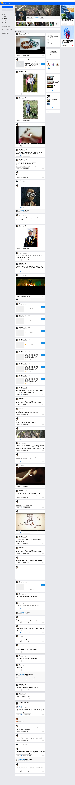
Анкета (27, 20)
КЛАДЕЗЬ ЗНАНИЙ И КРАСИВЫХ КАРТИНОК (54, 100)
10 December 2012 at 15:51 (23, 264)
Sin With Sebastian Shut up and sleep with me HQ (25, 143)
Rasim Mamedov (22, 748)
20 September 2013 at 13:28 (23, 72)
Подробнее (64, 23)
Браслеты (55, 76)
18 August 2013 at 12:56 (22, 98)
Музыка (41, 20)
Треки (48, 49)
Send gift (42, 17)
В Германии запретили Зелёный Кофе (33, 61)
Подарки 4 (49, 61)
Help (12, 30)
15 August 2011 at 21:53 (22, 594)
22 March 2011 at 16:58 (22, 656)
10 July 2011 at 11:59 (22, 617)
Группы (45, 20)
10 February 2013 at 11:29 (23, 226)
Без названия (19, 294)
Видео (38, 20)
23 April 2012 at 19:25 (22, 491)
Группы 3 (49, 94)
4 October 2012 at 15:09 (22, 399)
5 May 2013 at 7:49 (22, 160)
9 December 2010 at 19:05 (23, 707)
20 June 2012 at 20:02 (22, 443)
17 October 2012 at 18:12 (23, 388)
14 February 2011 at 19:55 (23, 665)
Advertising (10, 29)
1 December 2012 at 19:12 (23, 275)
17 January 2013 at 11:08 (23, 253)
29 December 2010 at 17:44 (23, 694)
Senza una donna (53, 51)
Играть (43, 63)
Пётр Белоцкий (21, 210)
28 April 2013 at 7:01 (22, 172)
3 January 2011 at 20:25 (22, 685)
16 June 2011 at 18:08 (22, 626)
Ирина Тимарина (22, 706)
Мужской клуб (53, 95)
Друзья (31, 20)
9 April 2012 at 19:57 (22, 511)
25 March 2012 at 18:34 (22, 537)
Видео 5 (49, 75)
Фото (34, 20)
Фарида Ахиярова (21, 759)
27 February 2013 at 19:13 (23, 215)
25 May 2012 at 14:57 (22, 454)
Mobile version (8, 30)
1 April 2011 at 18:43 (22, 645)
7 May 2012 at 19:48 (22, 465)
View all (53, 107)
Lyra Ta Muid (52, 54)
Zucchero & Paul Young (53, 52)
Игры (48, 20)
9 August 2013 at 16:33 (22, 150)
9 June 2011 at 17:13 (22, 636)
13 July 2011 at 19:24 (22, 603)
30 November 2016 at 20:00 (23, 34)
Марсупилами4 (56, 85)
